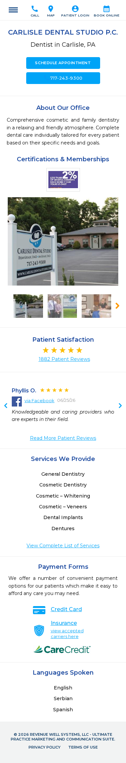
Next (5, 406)
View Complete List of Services (63, 546)
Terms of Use (83, 747)
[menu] (13, 10)
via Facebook (39, 400)
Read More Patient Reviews (63, 438)
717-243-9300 (63, 78)
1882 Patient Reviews (64, 359)
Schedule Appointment (63, 62)
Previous (120, 406)
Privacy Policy (44, 747)
